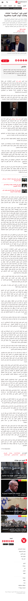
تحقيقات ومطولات (21, 585)
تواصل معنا (23, 556)
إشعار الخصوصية (22, 551)
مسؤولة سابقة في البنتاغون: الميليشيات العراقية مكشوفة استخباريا (14, 530)
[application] (14, 109)
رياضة (24, 580)
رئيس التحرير (23, 554)
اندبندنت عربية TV (22, 588)
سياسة (19, 6)
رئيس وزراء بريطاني (16, 119)
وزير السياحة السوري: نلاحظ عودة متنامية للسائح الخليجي (14, 476)
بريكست (10, 453)
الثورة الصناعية (7, 454)
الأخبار (24, 6)
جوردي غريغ (23, 29)
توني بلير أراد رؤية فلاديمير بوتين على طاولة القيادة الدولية (12, 191)
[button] (14, 108)
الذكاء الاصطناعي (15, 454)
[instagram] (9, 541)
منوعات (24, 578)
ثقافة (5, 6)
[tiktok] (4, 541)
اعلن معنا (23, 559)
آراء (14, 6)
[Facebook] (13, 541)
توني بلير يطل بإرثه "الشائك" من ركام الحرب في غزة (12, 179)
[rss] (2, 541)
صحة (24, 583)
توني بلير (18, 81)
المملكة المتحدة (17, 453)
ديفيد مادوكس (21, 31)
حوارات (16, 460)
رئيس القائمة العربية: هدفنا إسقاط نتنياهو (16, 512)
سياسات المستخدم (21, 549)
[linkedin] (6, 541)
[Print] (16, 60)
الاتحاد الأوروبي (23, 454)
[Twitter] (11, 541)
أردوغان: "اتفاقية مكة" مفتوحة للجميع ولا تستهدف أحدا (14, 494)
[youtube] (8, 541)
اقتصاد (10, 6)
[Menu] (2, 2)
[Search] (7, 2)
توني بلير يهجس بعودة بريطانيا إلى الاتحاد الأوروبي (12, 185)
